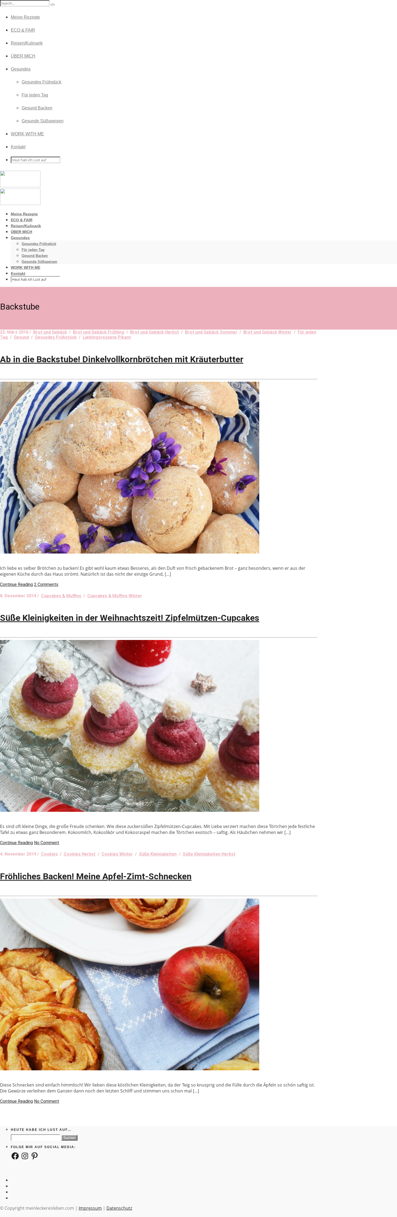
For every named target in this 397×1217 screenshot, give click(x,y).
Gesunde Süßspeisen (42, 121)
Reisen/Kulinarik (27, 43)
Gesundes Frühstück (41, 82)
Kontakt (18, 147)
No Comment (46, 842)
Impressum (90, 1208)
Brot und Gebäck (50, 332)
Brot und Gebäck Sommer (211, 332)
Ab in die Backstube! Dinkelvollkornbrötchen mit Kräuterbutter (121, 359)
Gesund (21, 337)
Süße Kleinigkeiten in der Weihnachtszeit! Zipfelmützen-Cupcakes (129, 618)
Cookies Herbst (80, 854)
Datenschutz (119, 1208)
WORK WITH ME (27, 134)
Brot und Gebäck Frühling (98, 332)
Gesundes (21, 69)
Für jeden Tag (35, 95)
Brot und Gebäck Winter (267, 332)
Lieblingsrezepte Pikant (107, 337)
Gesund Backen (37, 108)
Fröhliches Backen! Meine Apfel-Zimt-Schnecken (95, 876)
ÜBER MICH (23, 56)
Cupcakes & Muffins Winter (114, 595)
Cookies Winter (117, 854)
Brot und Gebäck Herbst (154, 332)
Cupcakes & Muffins (61, 595)
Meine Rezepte (25, 17)
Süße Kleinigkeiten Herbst (209, 854)
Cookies (49, 854)
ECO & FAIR (23, 30)
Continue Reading (16, 584)
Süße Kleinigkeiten (158, 854)
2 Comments (46, 584)
